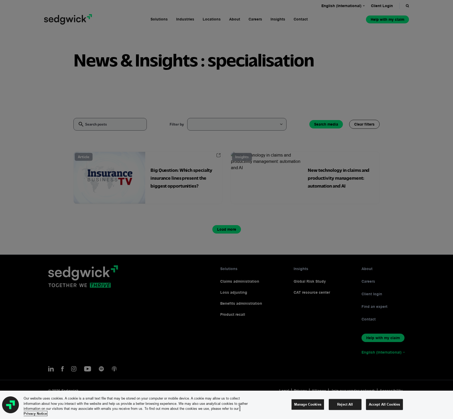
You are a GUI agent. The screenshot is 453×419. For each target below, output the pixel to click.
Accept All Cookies (384, 404)
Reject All (345, 404)
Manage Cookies (307, 404)
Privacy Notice (35, 413)
